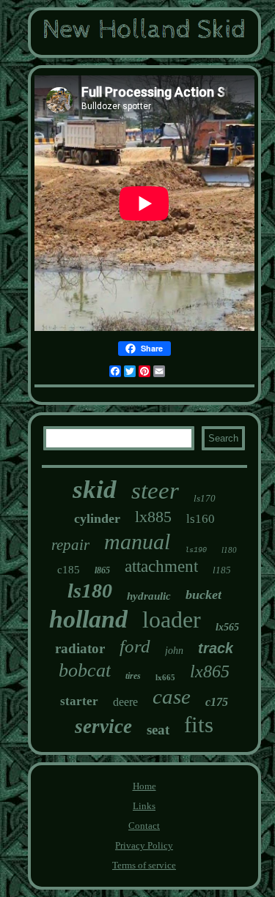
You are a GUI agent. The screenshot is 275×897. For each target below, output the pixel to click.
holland (88, 619)
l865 (102, 570)
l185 (222, 570)
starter (79, 701)
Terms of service (144, 865)
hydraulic (149, 596)
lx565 (227, 627)
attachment (161, 566)
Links (144, 805)
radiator (80, 648)
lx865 (210, 671)
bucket (203, 594)
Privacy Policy (144, 845)
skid (95, 489)
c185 (68, 570)
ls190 (196, 550)
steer (155, 490)
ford (135, 646)
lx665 (165, 677)
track (215, 648)
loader (171, 619)
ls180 (89, 590)
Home (144, 786)
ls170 (205, 498)
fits (198, 724)
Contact (144, 825)
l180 (229, 550)
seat (158, 729)
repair (70, 545)
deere (125, 702)
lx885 (153, 516)
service (103, 726)
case (172, 696)
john (174, 650)
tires (133, 676)
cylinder (97, 518)
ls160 (200, 519)
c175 (216, 702)
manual (137, 541)
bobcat (85, 670)
